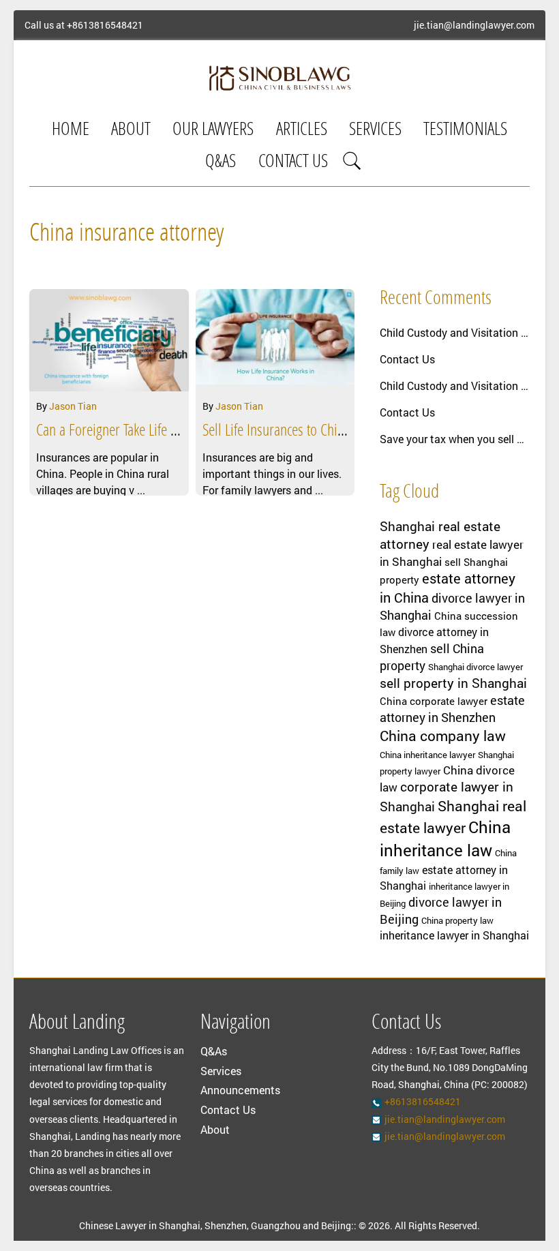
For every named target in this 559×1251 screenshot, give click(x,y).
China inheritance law (445, 838)
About (131, 130)
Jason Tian (73, 406)
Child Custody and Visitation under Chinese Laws (455, 332)
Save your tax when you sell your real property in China (455, 439)
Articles (301, 130)
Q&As (220, 162)
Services (375, 130)
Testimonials (465, 130)
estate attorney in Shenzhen (452, 708)
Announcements (240, 1090)
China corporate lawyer (433, 701)
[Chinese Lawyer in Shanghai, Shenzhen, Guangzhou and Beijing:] (279, 77)
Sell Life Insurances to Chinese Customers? (314, 431)
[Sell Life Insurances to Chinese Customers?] (275, 340)
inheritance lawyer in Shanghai (454, 935)
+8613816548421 (105, 25)
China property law (457, 920)
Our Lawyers (213, 130)
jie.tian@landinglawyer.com (474, 25)
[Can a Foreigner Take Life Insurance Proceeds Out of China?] (108, 340)
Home (70, 130)
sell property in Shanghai (453, 682)
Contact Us (293, 162)
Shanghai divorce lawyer (475, 667)
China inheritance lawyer (427, 755)
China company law (443, 735)
